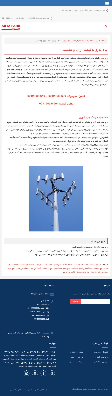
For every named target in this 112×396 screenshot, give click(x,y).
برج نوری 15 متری (76, 361)
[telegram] (43, 373)
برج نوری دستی (97, 272)
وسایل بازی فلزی (76, 352)
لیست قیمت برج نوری (43, 264)
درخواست (75, 301)
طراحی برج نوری (69, 272)
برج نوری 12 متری (101, 361)
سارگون (74, 389)
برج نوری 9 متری (76, 357)
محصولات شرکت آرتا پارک (83, 40)
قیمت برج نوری (27, 264)
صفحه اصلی (100, 40)
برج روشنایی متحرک (94, 268)
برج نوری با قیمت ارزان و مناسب (86, 264)
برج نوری (66, 40)
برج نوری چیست (83, 272)
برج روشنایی (47, 268)
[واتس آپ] (26, 373)
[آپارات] (52, 373)
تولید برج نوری (22, 268)
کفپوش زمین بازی (100, 352)
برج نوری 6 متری (101, 357)
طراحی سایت (102, 389)
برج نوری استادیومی (62, 268)
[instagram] (35, 373)
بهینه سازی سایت (89, 389)
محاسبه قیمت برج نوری (63, 264)
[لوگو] (10, 27)
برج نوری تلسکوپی (78, 268)
